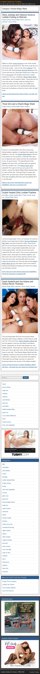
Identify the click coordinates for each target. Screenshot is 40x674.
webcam (29, 68)
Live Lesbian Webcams (9, 415)
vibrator (4, 163)
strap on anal (6, 552)
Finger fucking (6, 19)
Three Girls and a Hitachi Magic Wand (18, 104)
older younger (6, 537)
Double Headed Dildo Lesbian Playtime (19, 192)
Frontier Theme (34, 672)
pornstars (5, 22)
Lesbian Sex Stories (8, 584)
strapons (4, 393)
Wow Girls (5, 568)
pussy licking (12, 22)
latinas (4, 515)
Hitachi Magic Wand (29, 77)
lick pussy (10, 75)
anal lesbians (6, 400)
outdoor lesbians (7, 540)
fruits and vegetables (8, 425)
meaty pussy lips (7, 524)
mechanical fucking (8, 527)
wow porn (5, 571)
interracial (5, 511)
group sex (5, 412)
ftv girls (4, 492)
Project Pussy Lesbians (9, 581)
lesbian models (6, 518)
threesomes (5, 562)
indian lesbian (6, 508)
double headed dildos (15, 195)
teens (4, 419)
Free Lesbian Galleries (9, 588)
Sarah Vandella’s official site (28, 341)
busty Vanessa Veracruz (25, 70)
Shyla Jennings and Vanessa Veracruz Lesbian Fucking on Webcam (18, 16)
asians (4, 473)
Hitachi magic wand (26, 165)
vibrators (27, 106)
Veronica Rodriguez (31, 241)
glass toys (5, 496)
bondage (4, 477)
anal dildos (5, 195)
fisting (4, 486)
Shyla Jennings (18, 63)
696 (3, 464)
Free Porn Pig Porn (8, 591)
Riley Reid (5, 243)
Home (4, 384)
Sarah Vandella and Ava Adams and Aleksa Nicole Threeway (17, 282)
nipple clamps (6, 530)
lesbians (4, 521)
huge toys (27, 19)
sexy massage (6, 549)
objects (4, 534)
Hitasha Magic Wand (17, 19)
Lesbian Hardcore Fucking (10, 1)
